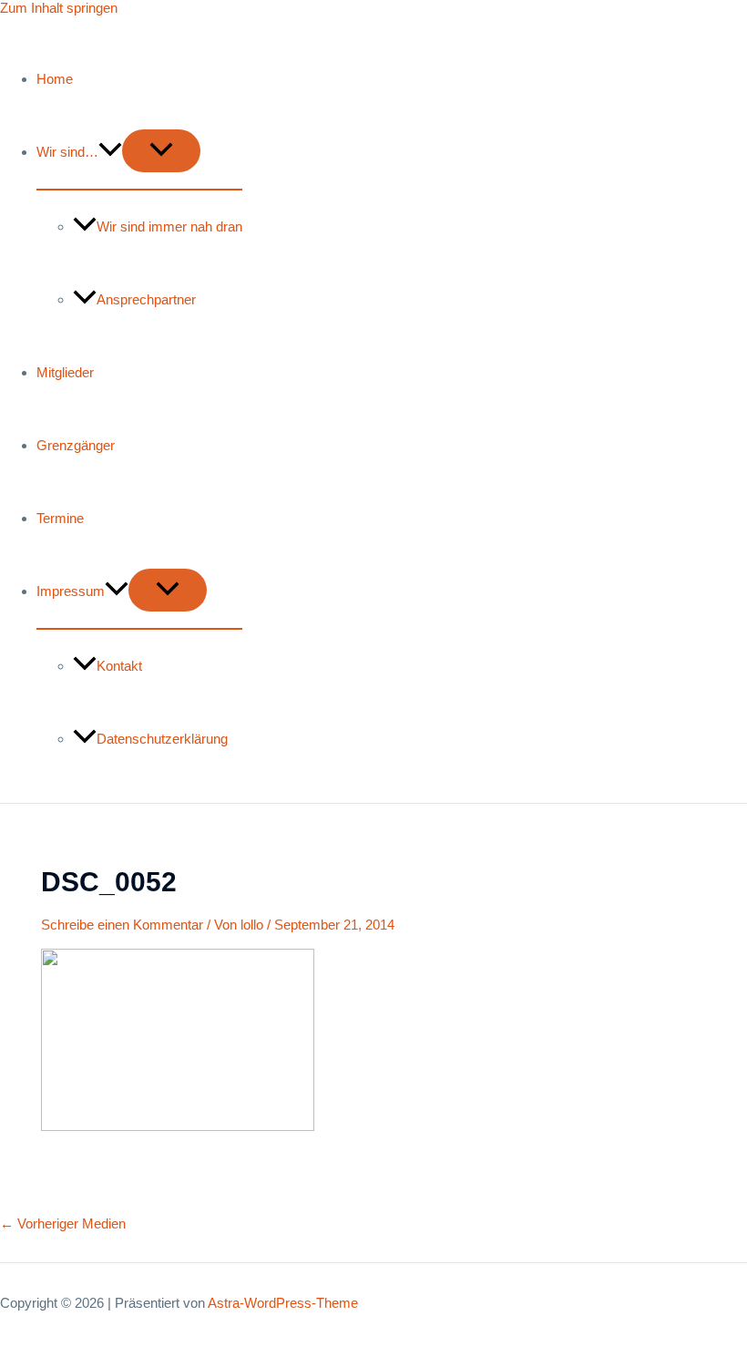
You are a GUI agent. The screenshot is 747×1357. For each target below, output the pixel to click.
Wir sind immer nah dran (169, 226)
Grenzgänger (75, 445)
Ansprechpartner (146, 299)
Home (54, 79)
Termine (60, 518)
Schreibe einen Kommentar (122, 924)
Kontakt (119, 665)
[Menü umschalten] (161, 150)
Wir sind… (67, 151)
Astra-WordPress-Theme (283, 1303)
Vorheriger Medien (63, 1223)
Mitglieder (65, 372)
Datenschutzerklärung (162, 738)
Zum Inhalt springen (59, 7)
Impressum (70, 591)
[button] (110, 151)
